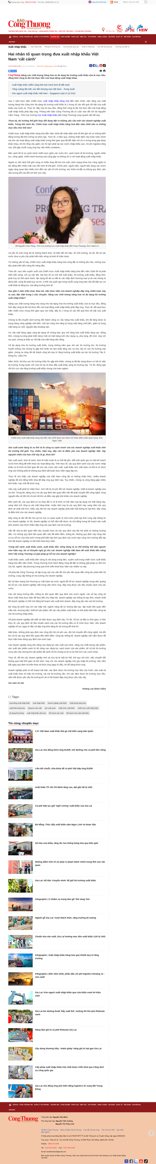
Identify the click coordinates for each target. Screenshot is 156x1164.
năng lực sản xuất (35, 708)
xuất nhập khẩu (39, 703)
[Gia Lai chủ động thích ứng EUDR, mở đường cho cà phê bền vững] (20, 755)
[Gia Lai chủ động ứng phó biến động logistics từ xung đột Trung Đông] (20, 1091)
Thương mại (54, 36)
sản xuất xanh (50, 708)
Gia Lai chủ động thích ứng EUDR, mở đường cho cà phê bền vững (70, 750)
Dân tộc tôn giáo (66, 31)
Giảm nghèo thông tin (48, 31)
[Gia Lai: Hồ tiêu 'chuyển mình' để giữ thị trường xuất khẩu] (20, 886)
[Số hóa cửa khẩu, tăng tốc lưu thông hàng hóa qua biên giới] (20, 848)
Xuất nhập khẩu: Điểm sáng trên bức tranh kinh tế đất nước (41, 85)
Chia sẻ (13, 71)
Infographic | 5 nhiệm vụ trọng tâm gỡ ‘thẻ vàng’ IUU (62, 899)
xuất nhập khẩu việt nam (36, 713)
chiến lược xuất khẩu (67, 708)
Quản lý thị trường (41, 36)
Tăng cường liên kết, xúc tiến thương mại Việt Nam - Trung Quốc (43, 89)
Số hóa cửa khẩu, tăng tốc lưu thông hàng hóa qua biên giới (66, 843)
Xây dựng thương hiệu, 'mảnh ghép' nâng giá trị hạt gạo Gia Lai (68, 1048)
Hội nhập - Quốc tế (115, 36)
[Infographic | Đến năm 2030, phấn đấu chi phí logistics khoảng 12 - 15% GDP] (20, 979)
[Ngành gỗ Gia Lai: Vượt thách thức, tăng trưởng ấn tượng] (20, 923)
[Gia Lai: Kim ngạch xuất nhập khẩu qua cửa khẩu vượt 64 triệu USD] (20, 998)
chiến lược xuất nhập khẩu (88, 708)
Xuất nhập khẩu (17, 46)
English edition (98, 2)
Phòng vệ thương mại (52, 47)
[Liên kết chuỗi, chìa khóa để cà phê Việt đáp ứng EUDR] (20, 774)
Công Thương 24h (26, 36)
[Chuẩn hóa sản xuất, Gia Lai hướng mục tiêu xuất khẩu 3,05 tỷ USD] (20, 942)
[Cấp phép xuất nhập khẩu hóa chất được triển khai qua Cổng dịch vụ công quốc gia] (20, 1072)
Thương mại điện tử (122, 47)
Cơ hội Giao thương (83, 31)
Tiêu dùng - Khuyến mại (132, 36)
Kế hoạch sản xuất (56, 713)
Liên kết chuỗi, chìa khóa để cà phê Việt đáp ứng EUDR (64, 768)
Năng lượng (102, 36)
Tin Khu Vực (110, 31)
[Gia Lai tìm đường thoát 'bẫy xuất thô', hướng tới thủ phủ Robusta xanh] (20, 1016)
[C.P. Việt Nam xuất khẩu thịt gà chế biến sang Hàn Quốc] (20, 736)
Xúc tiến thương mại (105, 47)
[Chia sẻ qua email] (101, 71)
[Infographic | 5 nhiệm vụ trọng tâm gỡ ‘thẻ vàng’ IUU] (20, 904)
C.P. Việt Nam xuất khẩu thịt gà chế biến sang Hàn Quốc (64, 731)
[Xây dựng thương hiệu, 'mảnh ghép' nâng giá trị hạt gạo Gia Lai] (20, 1054)
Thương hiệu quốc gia (17, 31)
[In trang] (104, 71)
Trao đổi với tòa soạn (91, 1130)
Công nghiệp (65, 36)
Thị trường (92, 36)
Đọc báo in (32, 31)
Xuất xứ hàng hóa (88, 47)
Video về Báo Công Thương (71, 1130)
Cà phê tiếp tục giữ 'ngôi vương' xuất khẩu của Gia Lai (63, 806)
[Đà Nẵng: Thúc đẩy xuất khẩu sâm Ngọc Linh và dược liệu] (20, 830)
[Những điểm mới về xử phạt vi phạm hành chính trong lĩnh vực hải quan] (20, 867)
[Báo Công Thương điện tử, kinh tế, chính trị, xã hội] (29, 24)
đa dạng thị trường (17, 713)
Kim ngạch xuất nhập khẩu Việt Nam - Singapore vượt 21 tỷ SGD (43, 93)
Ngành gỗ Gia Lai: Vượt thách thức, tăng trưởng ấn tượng (65, 918)
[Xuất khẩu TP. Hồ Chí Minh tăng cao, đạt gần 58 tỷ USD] (20, 792)
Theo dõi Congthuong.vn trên (47, 66)
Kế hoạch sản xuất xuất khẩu (77, 713)
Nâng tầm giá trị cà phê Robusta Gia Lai (56, 1030)
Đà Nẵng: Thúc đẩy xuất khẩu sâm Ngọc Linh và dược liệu (65, 824)
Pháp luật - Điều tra (79, 36)
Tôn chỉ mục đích (108, 1130)
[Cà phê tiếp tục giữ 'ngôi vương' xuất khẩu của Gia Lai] (20, 811)
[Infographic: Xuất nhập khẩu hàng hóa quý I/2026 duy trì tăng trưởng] (20, 960)
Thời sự (15, 36)
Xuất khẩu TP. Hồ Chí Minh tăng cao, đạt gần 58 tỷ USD (63, 787)
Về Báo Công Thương (49, 1130)
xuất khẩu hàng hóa (17, 708)
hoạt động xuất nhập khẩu (20, 703)
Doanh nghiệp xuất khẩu (57, 703)
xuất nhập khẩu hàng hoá (56, 101)
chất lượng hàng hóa (78, 703)
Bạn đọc (12, 42)
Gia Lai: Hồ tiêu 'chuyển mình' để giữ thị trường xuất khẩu (65, 880)
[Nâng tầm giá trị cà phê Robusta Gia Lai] (20, 1035)
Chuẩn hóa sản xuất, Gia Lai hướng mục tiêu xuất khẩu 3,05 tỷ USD (70, 936)
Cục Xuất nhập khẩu (47, 115)
